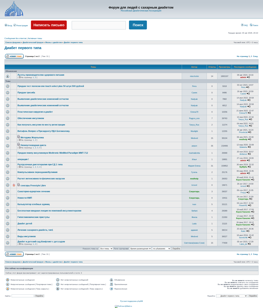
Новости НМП (25, 198)
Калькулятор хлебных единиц (34, 204)
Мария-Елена (194, 166)
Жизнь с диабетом (53, 42)
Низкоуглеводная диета (33, 145)
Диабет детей (25, 223)
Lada (194, 224)
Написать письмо (48, 25)
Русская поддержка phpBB (131, 301)
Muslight (194, 131)
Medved (194, 138)
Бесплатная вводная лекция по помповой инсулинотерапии (49, 210)
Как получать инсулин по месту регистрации (41, 124)
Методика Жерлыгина (32, 137)
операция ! (23, 159)
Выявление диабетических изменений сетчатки (43, 99)
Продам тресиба (26, 92)
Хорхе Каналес (243, 180)
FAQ (245, 25)
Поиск (255, 25)
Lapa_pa (243, 244)
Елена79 (194, 112)
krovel (194, 185)
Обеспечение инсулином (31, 118)
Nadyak (194, 99)
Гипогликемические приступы (34, 217)
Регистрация (22, 25)
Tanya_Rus (243, 119)
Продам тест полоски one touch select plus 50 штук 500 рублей (51, 86)
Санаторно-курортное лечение (34, 191)
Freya (243, 192)
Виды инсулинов (27, 236)
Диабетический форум (33, 42)
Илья (194, 159)
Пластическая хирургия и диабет (35, 112)
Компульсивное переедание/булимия (37, 172)
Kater (243, 231)
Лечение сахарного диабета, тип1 (35, 230)
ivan (194, 204)
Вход (9, 25)
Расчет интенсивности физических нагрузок (41, 178)
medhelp (243, 139)
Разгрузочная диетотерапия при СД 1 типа (40, 164)
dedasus (243, 154)
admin (243, 77)
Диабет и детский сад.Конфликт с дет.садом (41, 241)
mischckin (194, 76)
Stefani (194, 211)
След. (255, 56)
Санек (194, 93)
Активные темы (35, 38)
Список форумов (13, 42)
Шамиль (243, 147)
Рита (194, 86)
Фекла (194, 217)
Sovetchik (243, 237)
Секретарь (194, 191)
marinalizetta (194, 153)
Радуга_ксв (194, 118)
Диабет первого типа (73, 42)
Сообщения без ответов (15, 38)
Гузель (194, 172)
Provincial (243, 132)
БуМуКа (243, 167)
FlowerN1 (243, 205)
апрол (194, 146)
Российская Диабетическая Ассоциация (141, 10)
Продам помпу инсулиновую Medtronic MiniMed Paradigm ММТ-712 (53, 153)
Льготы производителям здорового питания (41, 75)
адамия (194, 230)
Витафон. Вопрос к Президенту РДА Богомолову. (44, 131)
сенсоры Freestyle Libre (33, 185)
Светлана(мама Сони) (194, 243)
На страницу (242, 56)
